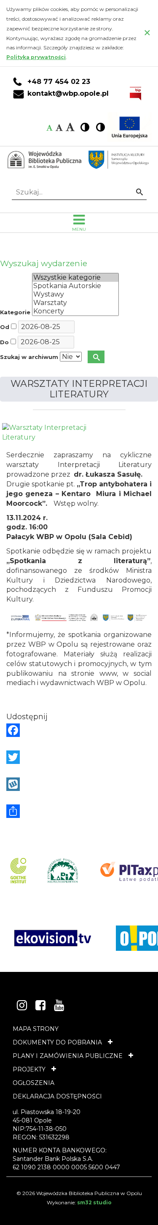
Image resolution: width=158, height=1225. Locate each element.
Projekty (29, 1069)
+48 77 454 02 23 (58, 81)
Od (4, 327)
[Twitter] (79, 757)
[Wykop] (79, 784)
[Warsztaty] (75, 303)
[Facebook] (79, 730)
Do (4, 342)
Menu (79, 229)
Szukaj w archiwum (29, 357)
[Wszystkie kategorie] (75, 277)
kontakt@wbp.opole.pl (68, 93)
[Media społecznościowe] (79, 811)
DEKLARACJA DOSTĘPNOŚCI (57, 1096)
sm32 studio (94, 1202)
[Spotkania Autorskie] (75, 286)
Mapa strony (36, 1029)
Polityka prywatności (36, 57)
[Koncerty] (75, 311)
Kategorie (15, 312)
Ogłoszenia (33, 1083)
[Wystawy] (75, 294)
